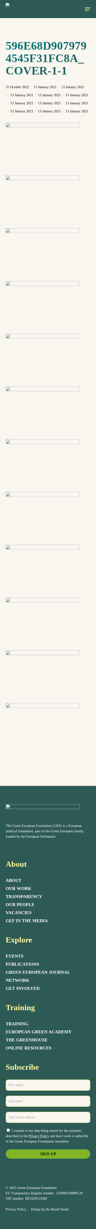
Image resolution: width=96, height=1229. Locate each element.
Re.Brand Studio (57, 1209)
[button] (87, 9)
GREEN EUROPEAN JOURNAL (38, 972)
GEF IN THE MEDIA (27, 920)
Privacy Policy (39, 1136)
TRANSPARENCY (24, 896)
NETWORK (17, 980)
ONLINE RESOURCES (28, 1048)
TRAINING (17, 1023)
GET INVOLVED (23, 988)
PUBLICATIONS (22, 964)
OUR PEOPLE (20, 904)
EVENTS (14, 956)
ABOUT (13, 880)
